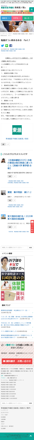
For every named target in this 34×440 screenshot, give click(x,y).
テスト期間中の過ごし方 (9, 331)
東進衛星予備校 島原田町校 (8, 391)
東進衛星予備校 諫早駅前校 (8, 387)
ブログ (10, 34)
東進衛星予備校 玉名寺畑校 (8, 396)
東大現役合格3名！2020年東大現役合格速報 (20, 217)
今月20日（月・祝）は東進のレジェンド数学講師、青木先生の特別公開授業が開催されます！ (16, 324)
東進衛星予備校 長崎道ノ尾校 (20, 34)
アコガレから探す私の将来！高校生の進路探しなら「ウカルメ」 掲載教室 (17, 434)
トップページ (3, 34)
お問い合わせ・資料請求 (7, 426)
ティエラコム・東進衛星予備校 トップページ (12, 380)
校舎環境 (3, 417)
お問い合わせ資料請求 (32, 227)
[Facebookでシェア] (11, 46)
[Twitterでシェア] (3, 46)
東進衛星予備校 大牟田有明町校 (9, 398)
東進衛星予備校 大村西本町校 (8, 389)
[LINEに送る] (7, 46)
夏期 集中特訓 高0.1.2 (19, 192)
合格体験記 (10, 182)
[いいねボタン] (3, 144)
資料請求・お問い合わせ (18, 361)
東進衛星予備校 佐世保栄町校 (8, 394)
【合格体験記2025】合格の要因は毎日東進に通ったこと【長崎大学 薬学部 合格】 (20, 164)
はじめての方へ (5, 412)
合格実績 (3, 419)
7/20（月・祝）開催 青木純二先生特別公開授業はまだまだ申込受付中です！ (17, 318)
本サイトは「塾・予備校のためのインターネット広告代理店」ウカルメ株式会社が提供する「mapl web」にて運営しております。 (17, 437)
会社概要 (3, 428)
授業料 (2, 421)
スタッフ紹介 (4, 415)
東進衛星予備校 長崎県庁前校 (8, 382)
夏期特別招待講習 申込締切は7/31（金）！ (15, 310)
